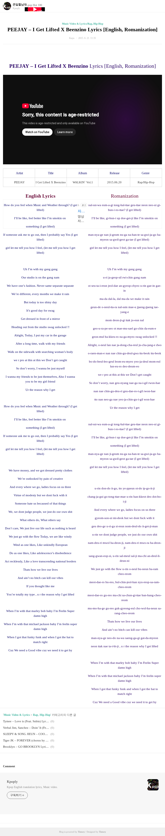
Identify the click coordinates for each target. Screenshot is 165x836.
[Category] (158, 6)
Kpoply (12, 782)
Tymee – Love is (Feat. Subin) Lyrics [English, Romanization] (26, 721)
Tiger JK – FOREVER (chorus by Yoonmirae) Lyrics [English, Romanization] (26, 740)
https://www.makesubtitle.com (78, 205)
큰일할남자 (20, 4)
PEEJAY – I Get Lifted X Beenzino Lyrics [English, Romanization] (82, 29)
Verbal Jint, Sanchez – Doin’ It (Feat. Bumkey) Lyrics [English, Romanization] (26, 727)
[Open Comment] (17, 766)
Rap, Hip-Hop (42, 714)
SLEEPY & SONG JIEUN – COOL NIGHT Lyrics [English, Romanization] (26, 734)
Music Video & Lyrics (17, 714)
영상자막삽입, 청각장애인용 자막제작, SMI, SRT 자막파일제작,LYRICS (82, 219)
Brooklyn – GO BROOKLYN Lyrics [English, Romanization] (26, 746)
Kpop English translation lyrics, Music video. (32, 787)
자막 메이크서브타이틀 (81, 211)
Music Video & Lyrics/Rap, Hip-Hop (82, 23)
